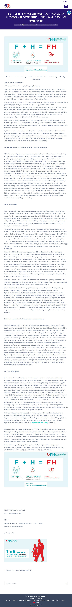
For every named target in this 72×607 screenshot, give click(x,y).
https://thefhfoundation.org (40, 423)
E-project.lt (39, 598)
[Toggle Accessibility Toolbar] (69, 13)
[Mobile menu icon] (66, 6)
